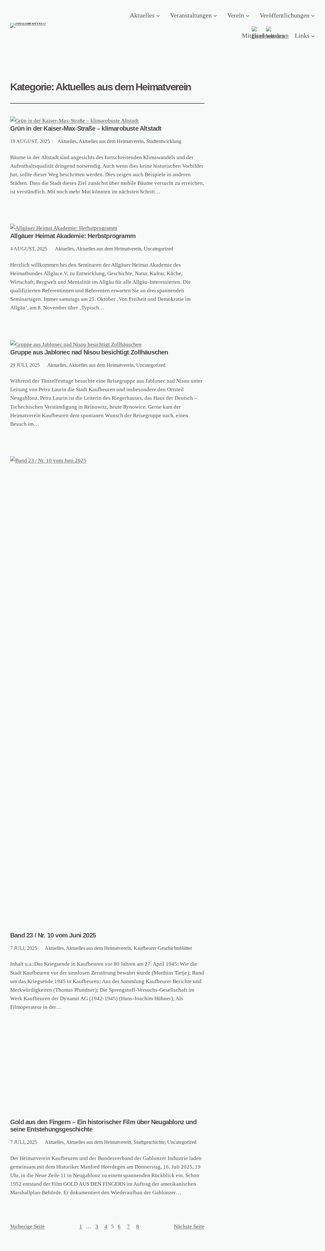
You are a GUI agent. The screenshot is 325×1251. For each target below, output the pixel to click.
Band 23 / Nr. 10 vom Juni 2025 (53, 935)
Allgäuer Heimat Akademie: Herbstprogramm (73, 235)
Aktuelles (66, 141)
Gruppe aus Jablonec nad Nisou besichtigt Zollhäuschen (89, 352)
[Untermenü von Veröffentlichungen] (313, 15)
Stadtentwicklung (163, 141)
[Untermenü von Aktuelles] (158, 15)
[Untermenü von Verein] (247, 15)
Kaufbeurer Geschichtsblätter (163, 948)
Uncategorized (158, 248)
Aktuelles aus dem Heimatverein (111, 141)
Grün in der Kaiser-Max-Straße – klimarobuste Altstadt (86, 128)
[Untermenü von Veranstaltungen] (215, 15)
